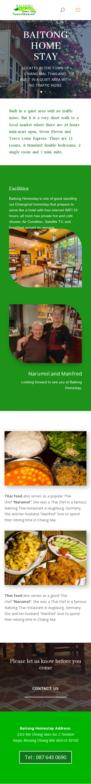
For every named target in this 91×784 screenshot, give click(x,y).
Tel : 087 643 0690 (45, 757)
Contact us (45, 689)
